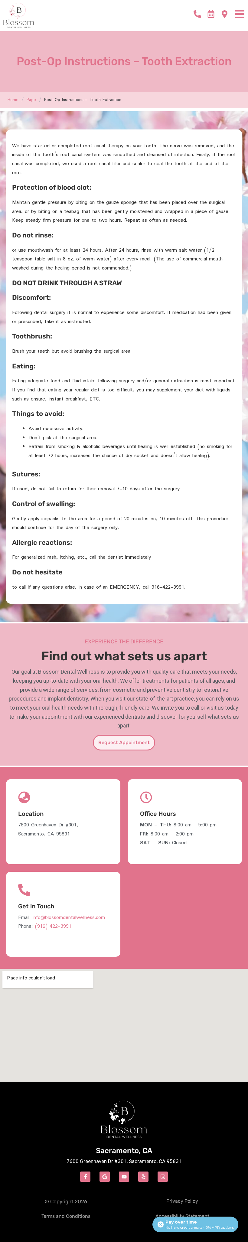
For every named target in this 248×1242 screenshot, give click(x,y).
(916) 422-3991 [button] (53, 926)
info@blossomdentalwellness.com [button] (69, 918)
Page (31, 99)
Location (31, 813)
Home (13, 99)
